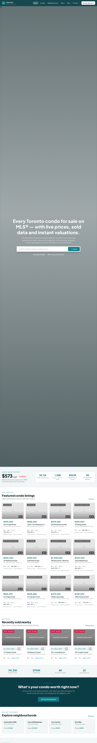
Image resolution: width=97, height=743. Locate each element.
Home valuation (88, 3)
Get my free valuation (48, 699)
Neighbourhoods (53, 3)
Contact (75, 3)
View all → (91, 499)
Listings (42, 3)
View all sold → (90, 625)
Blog (68, 3)
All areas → (91, 716)
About (63, 3)
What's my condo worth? (56, 254)
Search (75, 249)
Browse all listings (39, 254)
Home (36, 3)
